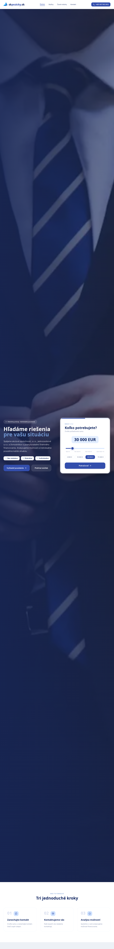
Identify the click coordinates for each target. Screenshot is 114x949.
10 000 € (80, 457)
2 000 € (69, 457)
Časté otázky (62, 4)
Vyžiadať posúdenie (15, 468)
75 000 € (101, 457)
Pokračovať (84, 466)
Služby (51, 4)
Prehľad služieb (41, 468)
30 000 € (90, 457)
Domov (42, 4)
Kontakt (73, 4)
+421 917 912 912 (102, 4)
